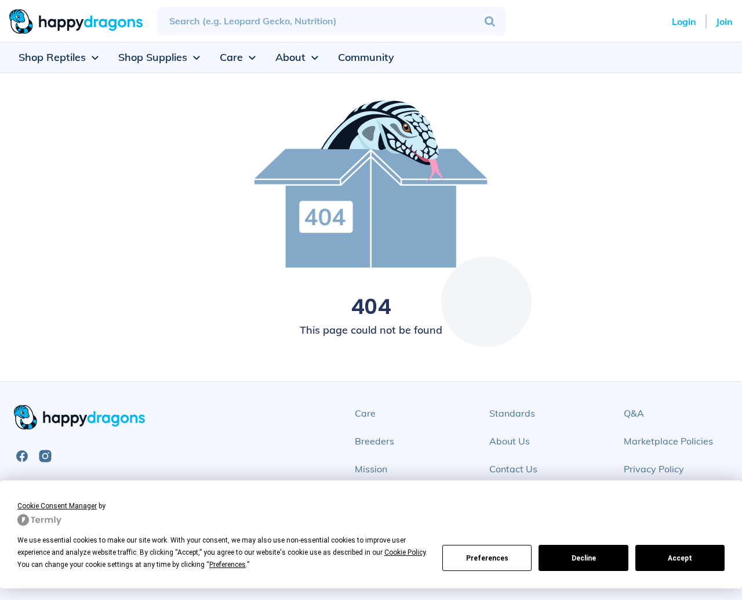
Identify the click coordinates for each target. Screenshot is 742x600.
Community (366, 57)
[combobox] (331, 21)
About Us (509, 441)
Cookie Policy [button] (404, 552)
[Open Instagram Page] (45, 456)
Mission (371, 469)
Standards (512, 413)
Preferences (487, 558)
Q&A (634, 413)
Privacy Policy (654, 469)
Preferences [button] (227, 565)
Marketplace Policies (668, 441)
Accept (680, 558)
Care (365, 413)
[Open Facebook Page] (22, 456)
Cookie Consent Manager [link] (57, 506)
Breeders (374, 441)
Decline (584, 558)
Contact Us (513, 469)
